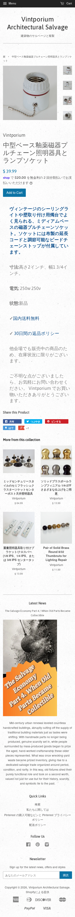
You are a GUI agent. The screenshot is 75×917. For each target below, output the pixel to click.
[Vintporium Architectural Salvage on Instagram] (47, 845)
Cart (69, 3)
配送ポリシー (37, 825)
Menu (12, 3)
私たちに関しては (37, 809)
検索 (37, 804)
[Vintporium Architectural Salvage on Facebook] (28, 845)
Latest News (37, 603)
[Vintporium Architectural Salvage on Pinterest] (37, 845)
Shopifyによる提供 (37, 892)
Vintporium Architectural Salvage (37, 23)
